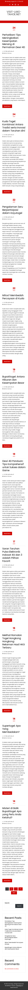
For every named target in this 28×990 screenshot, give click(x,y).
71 (20, 889)
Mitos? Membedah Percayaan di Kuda (13, 297)
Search (7, 903)
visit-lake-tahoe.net (14, 13)
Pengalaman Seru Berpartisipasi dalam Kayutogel (12, 210)
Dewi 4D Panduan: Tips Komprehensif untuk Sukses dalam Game (14, 465)
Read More (7, 106)
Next (14, 893)
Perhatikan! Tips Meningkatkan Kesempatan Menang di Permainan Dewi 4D (13, 41)
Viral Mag (18, 985)
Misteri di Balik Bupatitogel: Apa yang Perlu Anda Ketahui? (11, 812)
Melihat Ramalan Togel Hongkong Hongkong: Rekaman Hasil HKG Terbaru (13, 641)
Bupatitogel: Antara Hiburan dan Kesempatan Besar (13, 380)
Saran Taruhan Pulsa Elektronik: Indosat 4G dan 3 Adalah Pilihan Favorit (12, 555)
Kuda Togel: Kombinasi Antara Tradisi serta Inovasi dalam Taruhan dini (13, 126)
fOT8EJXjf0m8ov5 (9, 51)
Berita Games (8, 53)
